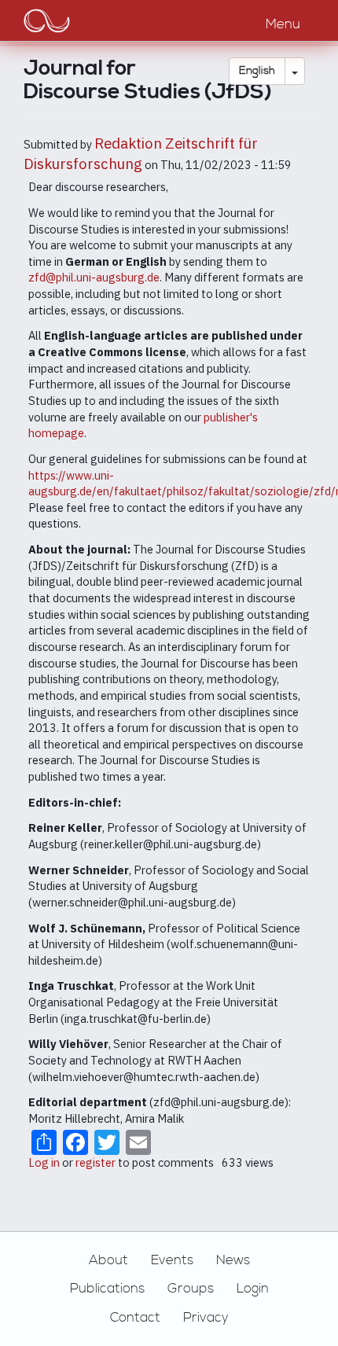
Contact (135, 1317)
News (233, 1260)
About (108, 1260)
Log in (44, 1162)
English (257, 71)
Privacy (206, 1317)
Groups (190, 1288)
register (95, 1162)
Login (253, 1288)
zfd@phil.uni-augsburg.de (94, 277)
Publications (107, 1288)
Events (172, 1260)
